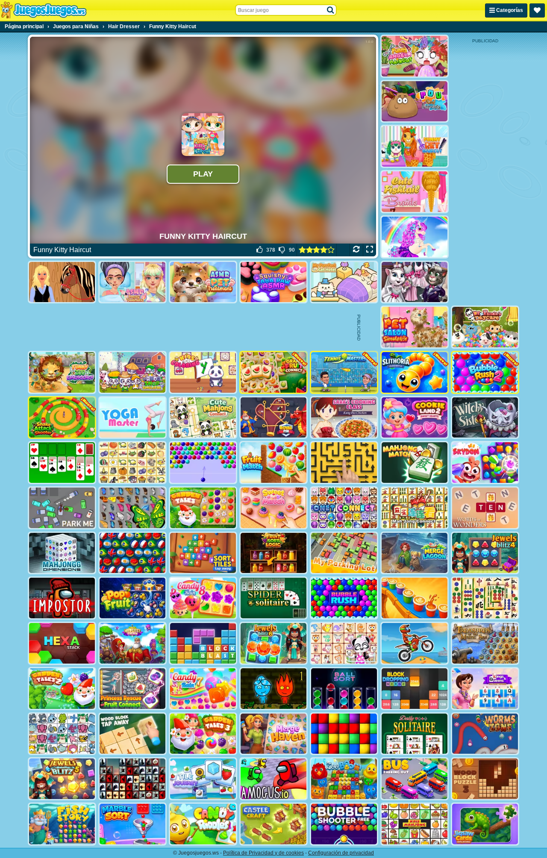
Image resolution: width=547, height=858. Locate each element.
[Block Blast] (203, 643)
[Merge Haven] (273, 733)
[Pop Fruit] (132, 598)
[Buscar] (331, 10)
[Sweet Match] (273, 507)
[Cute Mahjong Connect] (203, 417)
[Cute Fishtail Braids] (414, 191)
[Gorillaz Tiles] (132, 778)
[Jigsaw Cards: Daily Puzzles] (485, 824)
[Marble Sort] (132, 824)
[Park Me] (62, 507)
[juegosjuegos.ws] (43, 10)
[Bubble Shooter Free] (344, 824)
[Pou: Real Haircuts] (414, 101)
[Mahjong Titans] (485, 598)
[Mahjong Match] (414, 462)
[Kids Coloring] (203, 372)
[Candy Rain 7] (203, 688)
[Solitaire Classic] (62, 462)
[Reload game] (356, 250)
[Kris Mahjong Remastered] (414, 824)
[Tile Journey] (203, 778)
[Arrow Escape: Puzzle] (344, 462)
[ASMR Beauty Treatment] (132, 282)
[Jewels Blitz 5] (62, 778)
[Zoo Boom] (344, 778)
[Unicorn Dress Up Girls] (414, 237)
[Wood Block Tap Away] (132, 733)
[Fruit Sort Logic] (273, 553)
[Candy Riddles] (203, 824)
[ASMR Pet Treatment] (203, 282)
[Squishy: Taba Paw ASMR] (273, 282)
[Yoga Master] (132, 417)
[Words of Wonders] (485, 507)
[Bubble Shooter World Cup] (132, 553)
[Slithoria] (414, 372)
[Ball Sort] (344, 688)
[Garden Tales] (203, 507)
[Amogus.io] (273, 778)
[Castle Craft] (273, 824)
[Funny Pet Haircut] (414, 146)
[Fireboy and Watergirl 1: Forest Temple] (273, 688)
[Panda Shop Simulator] (132, 372)
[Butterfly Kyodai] (132, 507)
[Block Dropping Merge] (414, 688)
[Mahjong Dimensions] (62, 553)
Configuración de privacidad (341, 853)
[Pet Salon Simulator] (414, 327)
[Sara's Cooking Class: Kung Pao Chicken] (344, 417)
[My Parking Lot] (344, 553)
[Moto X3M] (414, 643)
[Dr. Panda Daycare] (485, 327)
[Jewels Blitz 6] (273, 643)
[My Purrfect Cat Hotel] (344, 282)
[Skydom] (485, 462)
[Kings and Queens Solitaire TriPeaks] (485, 688)
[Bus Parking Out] (414, 778)
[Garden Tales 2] (62, 688)
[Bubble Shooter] (203, 462)
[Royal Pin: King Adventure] (273, 417)
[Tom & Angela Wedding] (414, 282)
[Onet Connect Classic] (344, 507)
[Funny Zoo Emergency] (62, 372)
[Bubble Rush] (344, 598)
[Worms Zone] (485, 733)
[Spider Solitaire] (273, 598)
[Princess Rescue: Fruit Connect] (132, 688)
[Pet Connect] (62, 733)
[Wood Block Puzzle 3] (485, 778)
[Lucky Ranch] (62, 282)
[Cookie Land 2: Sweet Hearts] (414, 417)
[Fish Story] (62, 824)
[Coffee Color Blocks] (414, 598)
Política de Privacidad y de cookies (263, 853)
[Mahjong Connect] (414, 507)
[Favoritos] (537, 10)
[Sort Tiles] (203, 553)
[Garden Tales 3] (203, 733)
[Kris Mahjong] (132, 462)
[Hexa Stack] (62, 643)
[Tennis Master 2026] (344, 372)
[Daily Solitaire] (414, 733)
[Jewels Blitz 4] (485, 553)
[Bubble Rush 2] (485, 372)
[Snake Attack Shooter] (62, 417)
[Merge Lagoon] (414, 553)
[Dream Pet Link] (344, 643)
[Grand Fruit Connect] (273, 372)
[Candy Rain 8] (203, 598)
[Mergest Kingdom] (132, 643)
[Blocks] (344, 733)
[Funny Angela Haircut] (414, 56)
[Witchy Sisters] (485, 417)
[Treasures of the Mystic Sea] (485, 643)
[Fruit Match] (273, 462)
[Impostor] (62, 598)
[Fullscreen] (369, 250)
